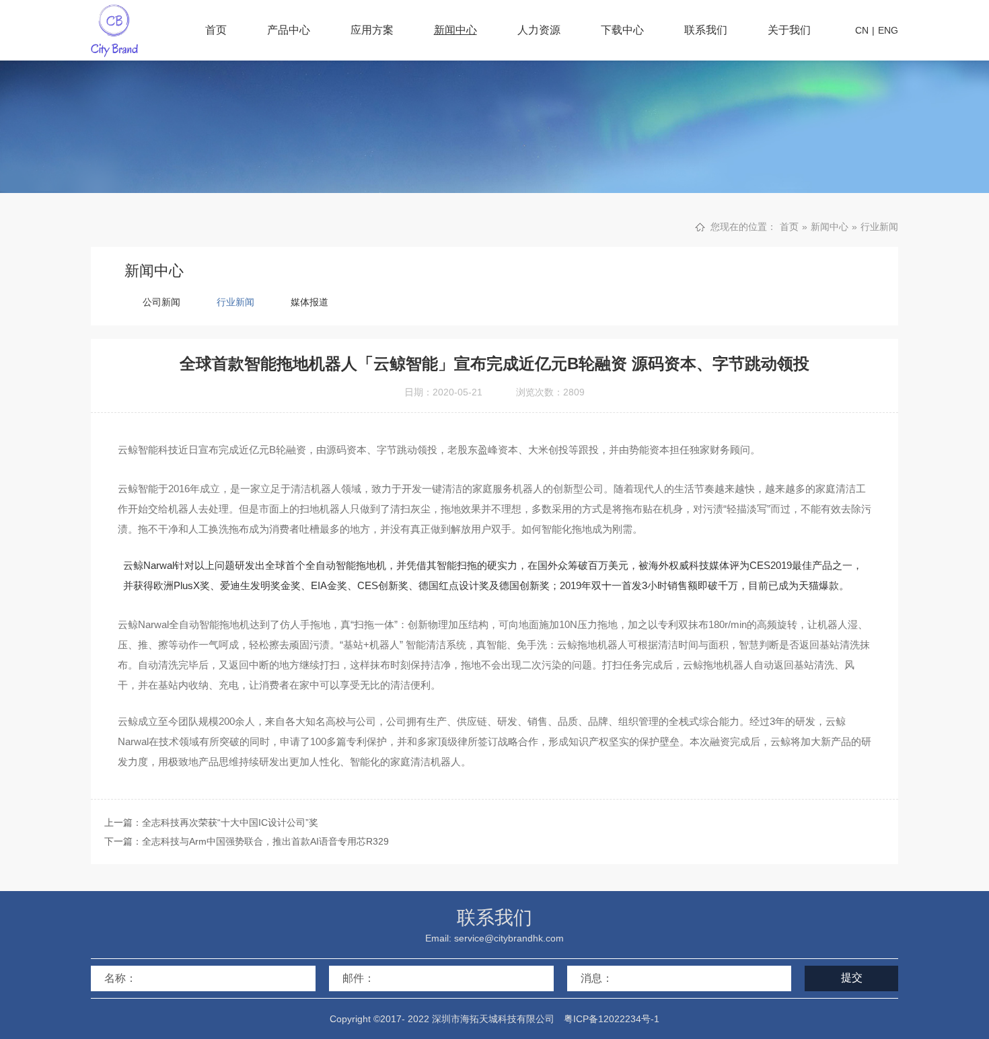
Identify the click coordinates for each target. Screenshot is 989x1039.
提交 (852, 977)
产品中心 (288, 30)
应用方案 (372, 30)
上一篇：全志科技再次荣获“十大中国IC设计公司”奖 (211, 822)
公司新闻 (161, 302)
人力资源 (538, 30)
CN (862, 30)
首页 (216, 30)
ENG (888, 30)
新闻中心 (455, 30)
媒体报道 (309, 302)
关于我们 (789, 30)
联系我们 (705, 30)
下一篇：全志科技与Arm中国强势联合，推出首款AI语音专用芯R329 (246, 841)
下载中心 (622, 30)
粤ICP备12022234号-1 (611, 1018)
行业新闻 (879, 226)
